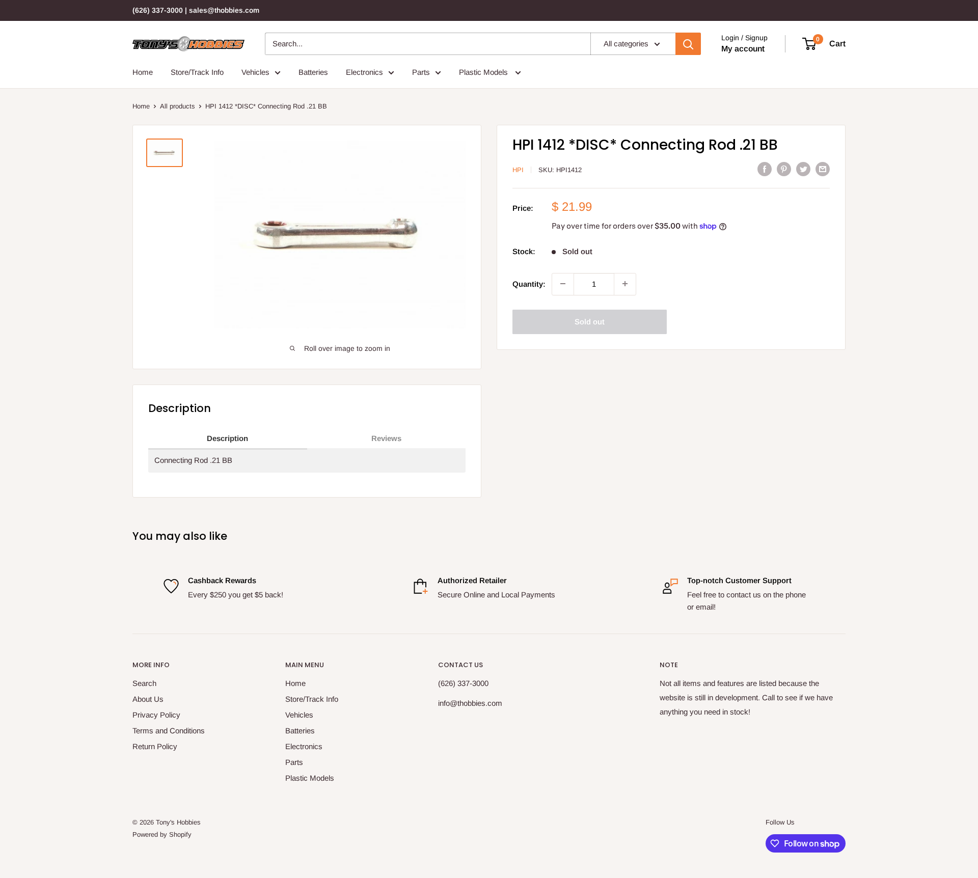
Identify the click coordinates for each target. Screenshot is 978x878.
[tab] (227, 439)
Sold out (590, 321)
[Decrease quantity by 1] (563, 283)
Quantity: (529, 283)
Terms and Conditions (168, 730)
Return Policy (154, 746)
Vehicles (255, 72)
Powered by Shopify (162, 834)
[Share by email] (823, 168)
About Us (148, 699)
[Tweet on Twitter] (803, 168)
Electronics (364, 72)
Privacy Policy (156, 714)
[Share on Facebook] (764, 168)
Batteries (313, 72)
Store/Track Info (197, 72)
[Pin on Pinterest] (784, 168)
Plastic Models (484, 72)
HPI (518, 170)
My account (743, 48)
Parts (421, 72)
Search (144, 683)
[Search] (688, 44)
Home (142, 72)
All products (177, 106)
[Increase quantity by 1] (625, 283)
